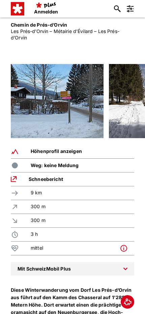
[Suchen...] (117, 9)
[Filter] (130, 9)
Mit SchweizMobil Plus (44, 269)
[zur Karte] (127, 302)
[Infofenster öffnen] (125, 248)
